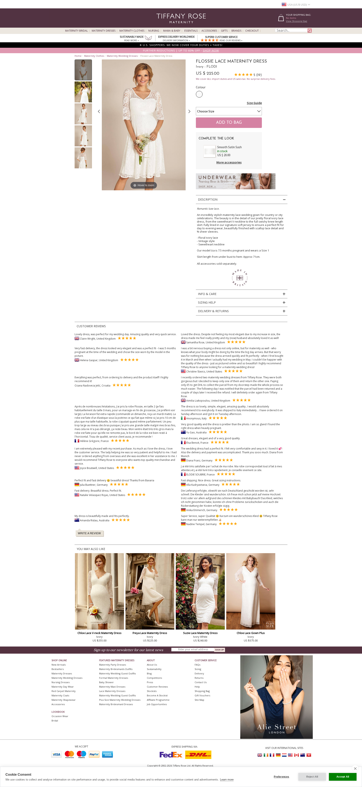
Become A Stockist (157, 695)
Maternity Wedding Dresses (122, 55)
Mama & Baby (171, 31)
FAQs (197, 664)
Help (197, 686)
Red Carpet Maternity (64, 691)
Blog (149, 673)
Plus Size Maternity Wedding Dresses (119, 699)
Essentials (191, 31)
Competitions (154, 677)
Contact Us (201, 682)
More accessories (229, 162)
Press (150, 682)
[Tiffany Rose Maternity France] (272, 755)
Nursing (153, 31)
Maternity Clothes (131, 31)
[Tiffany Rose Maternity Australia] (302, 755)
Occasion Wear (60, 716)
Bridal (55, 720)
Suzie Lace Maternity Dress (200, 633)
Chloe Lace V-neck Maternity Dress (100, 633)
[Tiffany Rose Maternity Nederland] (284, 755)
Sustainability (154, 669)
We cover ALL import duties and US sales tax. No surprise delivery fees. (236, 78)
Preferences (281, 776)
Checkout (252, 31)
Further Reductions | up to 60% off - (181, 50)
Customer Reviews (157, 686)
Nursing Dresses (61, 682)
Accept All (342, 776)
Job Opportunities (157, 704)
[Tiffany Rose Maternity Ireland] (266, 755)
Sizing (198, 669)
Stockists (151, 691)
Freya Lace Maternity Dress (150, 633)
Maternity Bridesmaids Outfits (115, 669)
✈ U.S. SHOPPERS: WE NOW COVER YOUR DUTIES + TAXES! (181, 45)
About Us (152, 664)
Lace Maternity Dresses (112, 691)
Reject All (312, 776)
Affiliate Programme (158, 699)
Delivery (199, 673)
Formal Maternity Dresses (113, 677)
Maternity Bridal (76, 31)
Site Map (199, 699)
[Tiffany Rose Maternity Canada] (296, 755)
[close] (355, 768)
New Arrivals (59, 664)
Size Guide (254, 103)
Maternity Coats (60, 695)
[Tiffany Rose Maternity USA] (290, 755)
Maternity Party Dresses (112, 664)
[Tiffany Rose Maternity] (162, 25)
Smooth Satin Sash (229, 147)
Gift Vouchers (202, 695)
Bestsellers (58, 669)
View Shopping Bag (296, 21)
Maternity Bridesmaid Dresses (116, 704)
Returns (199, 677)
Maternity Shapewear (64, 699)
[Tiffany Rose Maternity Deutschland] (278, 755)
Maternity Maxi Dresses (112, 686)
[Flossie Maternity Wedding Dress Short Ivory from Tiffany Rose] (83, 69)
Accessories (209, 31)
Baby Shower (106, 682)
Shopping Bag (202, 691)
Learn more (227, 779)
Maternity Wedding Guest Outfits (117, 673)
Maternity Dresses (103, 31)
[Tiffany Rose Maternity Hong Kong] (309, 755)
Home (78, 55)
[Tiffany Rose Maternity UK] (260, 755)
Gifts (224, 31)
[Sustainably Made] (148, 38)
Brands (236, 31)
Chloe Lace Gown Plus (251, 633)
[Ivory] (199, 94)
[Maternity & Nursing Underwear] (235, 190)
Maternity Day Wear (63, 686)
